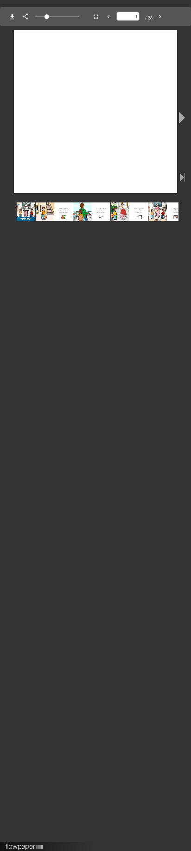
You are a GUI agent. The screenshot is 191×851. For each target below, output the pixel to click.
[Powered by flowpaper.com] (24, 843)
